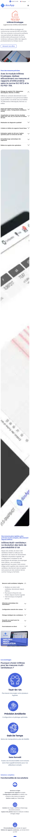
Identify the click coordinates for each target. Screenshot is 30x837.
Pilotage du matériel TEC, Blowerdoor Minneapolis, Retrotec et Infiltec (12, 92)
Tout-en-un (15, 689)
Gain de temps (15, 735)
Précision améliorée (15, 713)
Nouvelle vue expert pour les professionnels (10, 620)
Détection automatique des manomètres (10, 603)
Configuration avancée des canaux (12, 609)
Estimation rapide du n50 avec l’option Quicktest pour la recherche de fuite (12, 134)
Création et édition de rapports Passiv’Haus (14, 128)
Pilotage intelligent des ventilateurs (12, 615)
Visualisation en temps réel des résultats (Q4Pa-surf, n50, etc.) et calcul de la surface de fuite (14, 116)
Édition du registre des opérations (11, 145)
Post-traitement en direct (9, 626)
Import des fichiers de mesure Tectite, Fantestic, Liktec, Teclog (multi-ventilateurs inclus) (13, 110)
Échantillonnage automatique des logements (11, 139)
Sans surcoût (15, 757)
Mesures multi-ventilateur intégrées (12, 583)
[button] (24, 1)
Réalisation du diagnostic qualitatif (11, 122)
